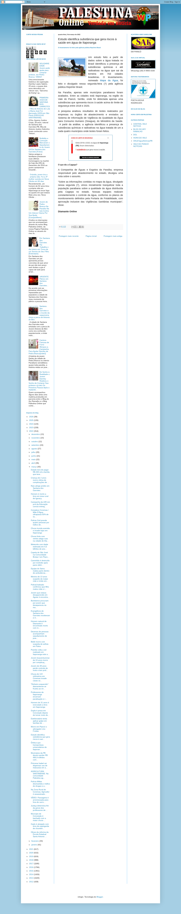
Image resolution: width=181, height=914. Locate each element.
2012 (31, 882)
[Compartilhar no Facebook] (80, 226)
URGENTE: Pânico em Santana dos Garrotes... (44, 281)
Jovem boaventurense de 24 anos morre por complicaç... (40, 660)
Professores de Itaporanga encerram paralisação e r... (39, 695)
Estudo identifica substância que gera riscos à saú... (40, 737)
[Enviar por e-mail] (72, 226)
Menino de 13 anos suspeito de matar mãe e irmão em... (39, 579)
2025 (31, 420)
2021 (31, 849)
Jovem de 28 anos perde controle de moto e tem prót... (39, 668)
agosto (34, 449)
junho (34, 456)
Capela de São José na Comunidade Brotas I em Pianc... (40, 554)
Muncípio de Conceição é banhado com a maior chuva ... (38, 817)
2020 (31, 853)
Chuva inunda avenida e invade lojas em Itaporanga (40, 530)
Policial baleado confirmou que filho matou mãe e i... (40, 587)
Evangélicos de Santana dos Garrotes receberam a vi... (40, 614)
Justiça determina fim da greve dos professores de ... (40, 808)
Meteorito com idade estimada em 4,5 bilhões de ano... (39, 546)
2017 (31, 863)
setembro (35, 445)
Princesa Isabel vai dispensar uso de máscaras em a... (39, 765)
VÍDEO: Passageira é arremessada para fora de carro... (40, 800)
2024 (31, 424)
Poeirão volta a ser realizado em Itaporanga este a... (40, 652)
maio (33, 459)
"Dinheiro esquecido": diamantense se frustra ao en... (40, 686)
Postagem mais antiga (113, 236)
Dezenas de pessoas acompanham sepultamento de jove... (39, 635)
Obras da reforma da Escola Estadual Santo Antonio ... (39, 834)
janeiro (34, 845)
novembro (35, 438)
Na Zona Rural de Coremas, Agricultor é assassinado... (40, 792)
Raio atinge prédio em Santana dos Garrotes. (40, 488)
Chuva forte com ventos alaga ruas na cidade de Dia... (40, 538)
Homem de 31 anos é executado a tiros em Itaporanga (40, 704)
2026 (31, 417)
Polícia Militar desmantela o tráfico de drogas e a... (40, 783)
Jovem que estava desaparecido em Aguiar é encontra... (40, 595)
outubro (34, 441)
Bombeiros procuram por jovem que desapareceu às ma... (39, 604)
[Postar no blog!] (75, 226)
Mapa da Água (109, 80)
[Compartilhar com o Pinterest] (82, 226)
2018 (31, 860)
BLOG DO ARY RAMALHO (139, 130)
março (34, 467)
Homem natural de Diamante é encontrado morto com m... (39, 624)
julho (33, 452)
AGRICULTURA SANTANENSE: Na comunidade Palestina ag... (39, 774)
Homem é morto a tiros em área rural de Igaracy (39, 496)
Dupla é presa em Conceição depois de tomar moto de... (40, 713)
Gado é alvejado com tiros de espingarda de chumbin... (40, 826)
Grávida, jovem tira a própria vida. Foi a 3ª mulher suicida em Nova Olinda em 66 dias (39, 177)
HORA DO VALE (140, 138)
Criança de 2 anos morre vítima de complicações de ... (40, 480)
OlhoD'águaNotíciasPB (142, 141)
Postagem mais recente (69, 236)
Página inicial (91, 236)
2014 (31, 874)
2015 (31, 871)
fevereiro (35, 841)
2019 (31, 856)
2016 (31, 867)
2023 (31, 427)
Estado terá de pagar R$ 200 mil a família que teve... (40, 472)
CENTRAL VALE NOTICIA (140, 125)
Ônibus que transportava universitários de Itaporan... (39, 746)
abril (33, 463)
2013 (31, 878)
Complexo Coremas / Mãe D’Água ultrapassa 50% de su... (40, 513)
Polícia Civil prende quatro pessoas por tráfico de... (40, 522)
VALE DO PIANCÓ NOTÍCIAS (141, 145)
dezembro (35, 434)
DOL (135, 135)
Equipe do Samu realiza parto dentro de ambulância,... (40, 571)
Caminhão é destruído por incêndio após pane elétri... (40, 562)
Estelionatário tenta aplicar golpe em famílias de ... (39, 721)
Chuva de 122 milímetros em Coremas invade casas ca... (39, 677)
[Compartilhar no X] (77, 226)
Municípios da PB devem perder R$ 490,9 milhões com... (39, 756)
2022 (31, 431)
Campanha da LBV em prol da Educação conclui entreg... (40, 504)
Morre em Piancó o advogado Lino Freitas (39, 729)
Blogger (100, 897)
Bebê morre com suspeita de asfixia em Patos (39, 644)
